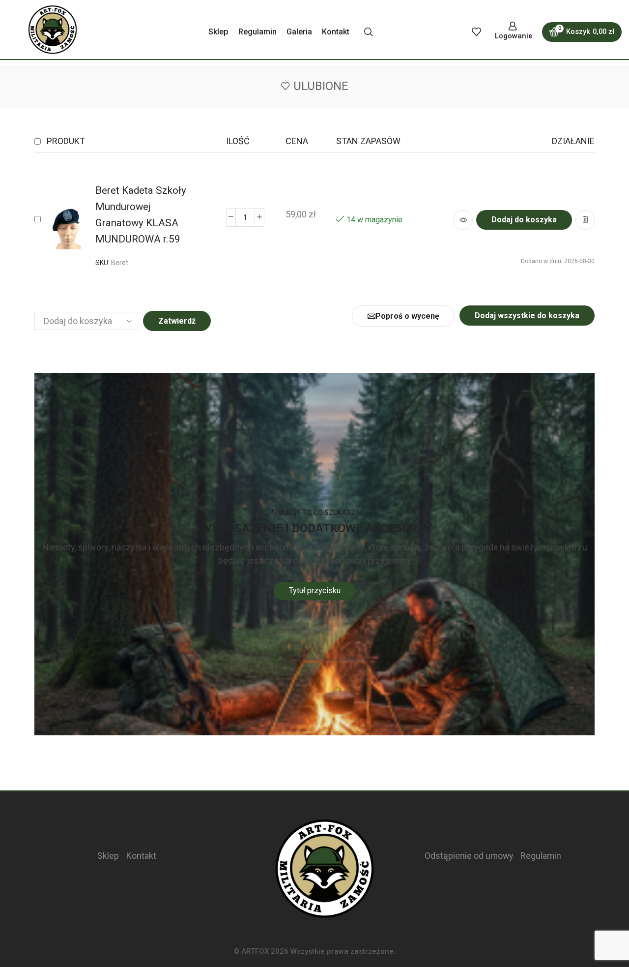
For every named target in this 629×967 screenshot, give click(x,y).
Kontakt (335, 31)
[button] (524, 220)
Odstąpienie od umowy (469, 855)
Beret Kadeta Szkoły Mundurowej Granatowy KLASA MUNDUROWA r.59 (140, 214)
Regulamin (257, 31)
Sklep (218, 31)
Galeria (299, 31)
